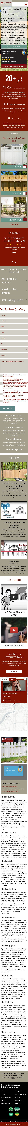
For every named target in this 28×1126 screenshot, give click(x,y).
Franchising (18, 1103)
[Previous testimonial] (12, 262)
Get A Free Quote (5, 1103)
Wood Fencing (17, 193)
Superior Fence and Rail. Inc (7, 1121)
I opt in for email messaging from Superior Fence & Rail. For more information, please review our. (15, 401)
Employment (18, 1091)
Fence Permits (14, 561)
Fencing (3, 1094)
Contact (3, 1100)
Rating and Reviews (20, 1094)
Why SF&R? (18, 1097)
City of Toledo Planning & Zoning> (10, 791)
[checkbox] (1, 376)
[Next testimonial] (16, 262)
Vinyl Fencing (17, 166)
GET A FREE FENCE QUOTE (14, 47)
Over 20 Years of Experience (9, 280)
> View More (14, 224)
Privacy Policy (6, 402)
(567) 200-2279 (17, 1124)
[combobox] (14, 349)
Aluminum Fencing (15, 219)
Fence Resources (6, 1097)
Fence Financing (19, 1100)
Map (12, 679)
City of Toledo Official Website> (10, 786)
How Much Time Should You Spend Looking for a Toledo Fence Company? (14, 486)
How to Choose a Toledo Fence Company (14, 613)
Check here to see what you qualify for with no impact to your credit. (14, 375)
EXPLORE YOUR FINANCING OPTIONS (14, 66)
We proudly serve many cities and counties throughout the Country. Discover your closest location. (14, 1076)
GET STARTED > (7, 408)
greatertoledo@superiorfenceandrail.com (13, 700)
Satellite (4, 679)
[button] (26, 727)
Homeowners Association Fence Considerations (14, 523)
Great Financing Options (12, 300)
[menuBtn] (26, 4)
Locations (3, 1091)
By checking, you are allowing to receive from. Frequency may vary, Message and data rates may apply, (15, 393)
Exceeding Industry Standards (10, 291)
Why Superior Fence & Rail (14, 645)
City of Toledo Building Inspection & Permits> (13, 789)
